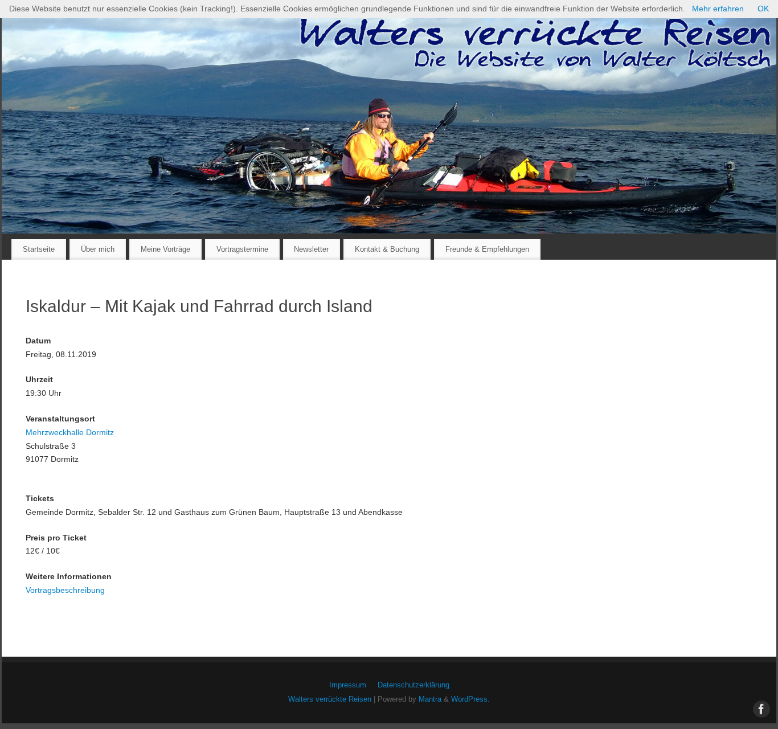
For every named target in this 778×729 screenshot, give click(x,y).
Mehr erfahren (718, 8)
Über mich (97, 249)
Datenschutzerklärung (413, 685)
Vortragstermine (242, 249)
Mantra (430, 699)
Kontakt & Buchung (387, 249)
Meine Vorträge (165, 249)
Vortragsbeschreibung (65, 590)
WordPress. (470, 699)
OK (763, 8)
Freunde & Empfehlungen (487, 249)
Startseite (39, 249)
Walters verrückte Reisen (329, 699)
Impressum (347, 685)
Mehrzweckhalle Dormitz (70, 432)
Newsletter (311, 249)
